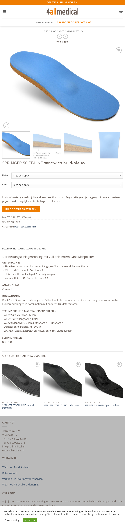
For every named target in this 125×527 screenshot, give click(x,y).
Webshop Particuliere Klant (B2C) (21, 484)
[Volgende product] (59, 36)
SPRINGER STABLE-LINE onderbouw (61, 405)
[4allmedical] (62, 11)
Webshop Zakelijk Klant (15, 467)
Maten (5, 175)
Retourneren (9, 473)
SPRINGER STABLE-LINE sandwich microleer (19, 406)
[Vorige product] (65, 36)
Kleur (4, 185)
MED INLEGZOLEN (74, 31)
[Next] (116, 88)
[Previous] (8, 88)
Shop (53, 31)
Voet (61, 31)
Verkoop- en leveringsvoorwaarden (22, 479)
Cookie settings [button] (12, 520)
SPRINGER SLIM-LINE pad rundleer (102, 405)
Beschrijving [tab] (9, 248)
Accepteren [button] (30, 520)
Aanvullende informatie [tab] (32, 248)
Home (45, 31)
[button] (4, 11)
